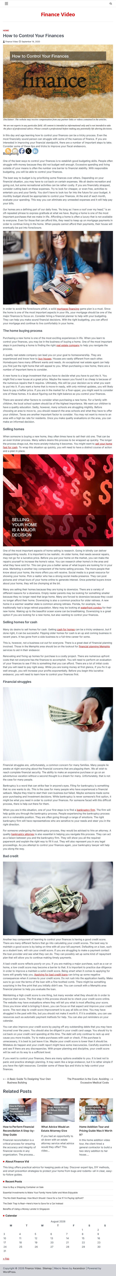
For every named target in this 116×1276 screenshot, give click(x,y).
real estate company (67, 345)
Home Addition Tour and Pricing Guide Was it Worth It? (95, 1130)
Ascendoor (79, 1268)
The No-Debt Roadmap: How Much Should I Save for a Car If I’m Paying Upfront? (43, 1198)
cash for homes (66, 629)
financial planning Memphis (94, 646)
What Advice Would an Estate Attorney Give (55, 1128)
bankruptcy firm (86, 809)
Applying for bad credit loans (51, 974)
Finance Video (58, 14)
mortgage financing (68, 308)
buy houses (44, 358)
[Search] (110, 3)
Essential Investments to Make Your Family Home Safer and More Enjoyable (40, 1192)
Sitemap (47, 1268)
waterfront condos (91, 607)
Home (6, 30)
